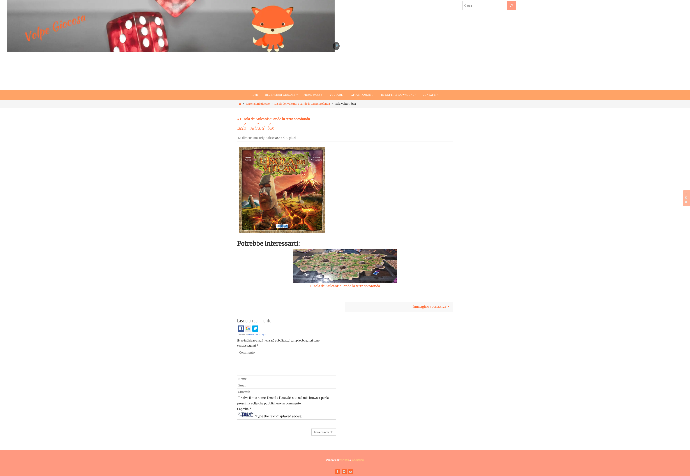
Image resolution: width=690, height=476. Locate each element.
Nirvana (344, 459)
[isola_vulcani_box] (282, 190)
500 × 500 (281, 138)
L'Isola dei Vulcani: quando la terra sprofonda (302, 103)
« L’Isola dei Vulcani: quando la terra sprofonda (273, 119)
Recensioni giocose (258, 103)
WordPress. (358, 459)
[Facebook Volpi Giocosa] (686, 193)
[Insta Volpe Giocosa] (686, 197)
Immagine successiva (429, 306)
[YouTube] (686, 202)
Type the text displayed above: (278, 416)
